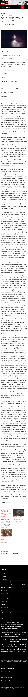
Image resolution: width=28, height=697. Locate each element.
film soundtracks (5, 636)
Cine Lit (3, 579)
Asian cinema (15, 626)
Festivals (3, 593)
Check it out (4, 576)
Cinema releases (5, 582)
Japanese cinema (17, 644)
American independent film (17, 624)
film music (17, 632)
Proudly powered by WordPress (7, 695)
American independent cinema (6, 624)
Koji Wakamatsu (4, 646)
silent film (3, 651)
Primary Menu (26, 7)
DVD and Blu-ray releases (7, 587)
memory (2, 649)
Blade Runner (24, 627)
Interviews (3, 598)
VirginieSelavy (13, 26)
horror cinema (5, 642)
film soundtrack (19, 634)
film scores (11, 634)
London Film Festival (21, 646)
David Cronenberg (4, 630)
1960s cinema (3, 623)
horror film (14, 641)
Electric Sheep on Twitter (7, 672)
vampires (24, 651)
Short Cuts (3, 607)
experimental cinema (22, 630)
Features (3, 13)
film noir (24, 632)
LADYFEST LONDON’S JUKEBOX (9, 558)
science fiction (15, 648)
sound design (9, 651)
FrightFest (20, 636)
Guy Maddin (17, 639)
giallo (12, 639)
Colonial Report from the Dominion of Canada (12, 584)
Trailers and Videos (5, 612)
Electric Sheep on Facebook (7, 680)
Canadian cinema (12, 628)
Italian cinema (5, 645)
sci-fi (6, 649)
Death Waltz (10, 630)
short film (24, 649)
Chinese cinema (20, 628)
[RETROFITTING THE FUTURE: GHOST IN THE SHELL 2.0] (6, 532)
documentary (15, 630)
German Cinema (6, 639)
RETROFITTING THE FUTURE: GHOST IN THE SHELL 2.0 (6, 538)
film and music (10, 632)
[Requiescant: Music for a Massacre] (18, 512)
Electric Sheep (5, 7)
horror (24, 639)
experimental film (4, 632)
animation (5, 626)
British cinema (4, 628)
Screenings (3, 604)
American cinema (13, 623)
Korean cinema (11, 646)
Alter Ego (3, 573)
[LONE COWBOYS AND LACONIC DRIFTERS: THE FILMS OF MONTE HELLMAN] (7, 518)
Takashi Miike (20, 651)
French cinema (13, 636)
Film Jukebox (4, 596)
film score (5, 634)
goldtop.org (14, 688)
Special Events (4, 610)
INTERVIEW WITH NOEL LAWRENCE (10, 552)
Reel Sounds (4, 601)
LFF (16, 646)
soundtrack (14, 651)
